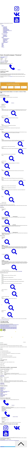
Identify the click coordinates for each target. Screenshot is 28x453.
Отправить (3, 421)
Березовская (1, 388)
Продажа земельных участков (7, 440)
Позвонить (19, 69)
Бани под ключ (5, 34)
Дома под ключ (5, 26)
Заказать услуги (3, 37)
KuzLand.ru (10, 76)
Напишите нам (2, 446)
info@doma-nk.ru (5, 417)
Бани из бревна (5, 36)
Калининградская (2, 395)
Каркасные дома (5, 28)
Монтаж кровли (5, 40)
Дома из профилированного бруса (7, 30)
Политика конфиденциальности (15, 440)
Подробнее (1, 393)
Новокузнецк (2, 23)
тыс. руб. (6, 61)
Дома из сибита (5, 33)
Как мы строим (3, 43)
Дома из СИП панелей (6, 29)
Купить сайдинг (5, 39)
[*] (5, 430)
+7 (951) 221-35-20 (6, 23)
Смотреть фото (2, 375)
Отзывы (3, 45)
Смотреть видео (2, 383)
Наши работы (3, 44)
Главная (3, 25)
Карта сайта (1, 440)
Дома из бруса (5, 27)
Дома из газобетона (5, 32)
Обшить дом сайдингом (6, 38)
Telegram (17, 416)
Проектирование (5, 42)
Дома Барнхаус (5, 31)
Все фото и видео (2, 384)
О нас (2, 46)
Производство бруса (5, 41)
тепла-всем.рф (20, 271)
